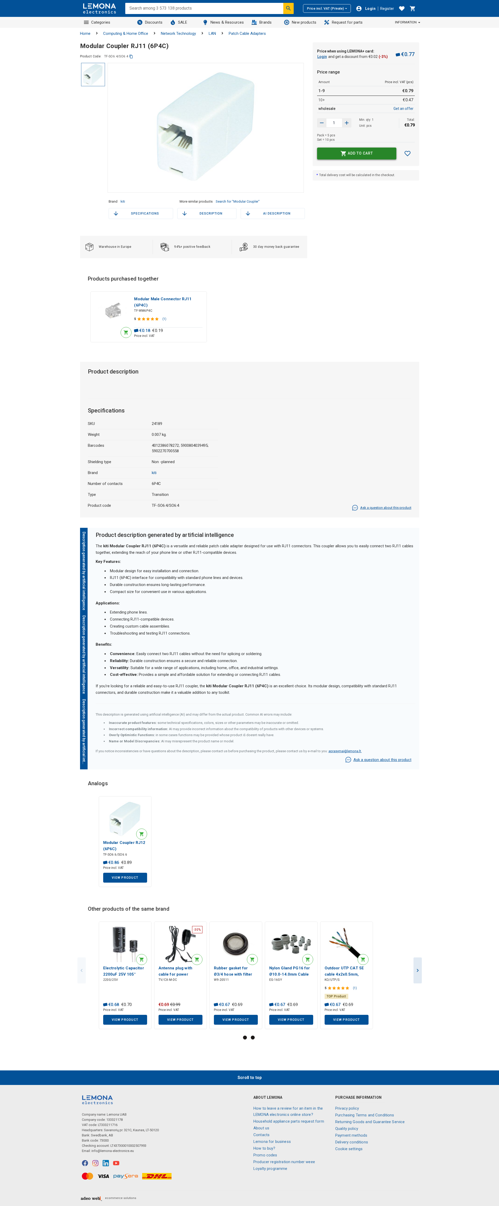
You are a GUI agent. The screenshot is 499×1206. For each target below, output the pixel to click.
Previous (81, 970)
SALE (182, 22)
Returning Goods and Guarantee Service (370, 1122)
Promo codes (265, 1155)
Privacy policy (347, 1108)
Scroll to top (250, 1077)
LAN (212, 33)
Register (387, 8)
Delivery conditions (351, 1142)
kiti (123, 201)
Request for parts (347, 22)
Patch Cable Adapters (247, 33)
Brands (265, 22)
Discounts (153, 22)
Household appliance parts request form (288, 1121)
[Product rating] (148, 319)
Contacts (261, 1134)
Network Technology (178, 33)
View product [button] (125, 877)
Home (85, 33)
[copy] (131, 56)
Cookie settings (349, 1149)
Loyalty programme (270, 1168)
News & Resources (227, 22)
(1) (164, 319)
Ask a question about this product (385, 508)
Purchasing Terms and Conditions (364, 1115)
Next (417, 970)
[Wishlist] (402, 8)
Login (322, 57)
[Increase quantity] (321, 123)
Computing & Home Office (125, 33)
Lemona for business (272, 1141)
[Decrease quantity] (346, 123)
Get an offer (403, 108)
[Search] (288, 8)
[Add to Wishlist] (407, 153)
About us (261, 1128)
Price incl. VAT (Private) (325, 8)
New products (304, 22)
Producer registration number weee (284, 1162)
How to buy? (264, 1148)
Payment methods (351, 1135)
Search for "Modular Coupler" (238, 201)
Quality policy (346, 1128)
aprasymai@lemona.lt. (345, 751)
